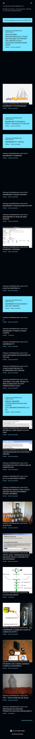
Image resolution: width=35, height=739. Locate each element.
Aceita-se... (7, 525)
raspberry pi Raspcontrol (15, 194)
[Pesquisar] (31, 2)
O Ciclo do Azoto (10, 595)
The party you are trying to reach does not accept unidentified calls (16, 383)
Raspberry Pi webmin (12, 155)
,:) (3, 320)
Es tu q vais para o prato (14, 478)
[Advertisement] (17, 67)
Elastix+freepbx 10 (11, 288)
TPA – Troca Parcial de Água (15, 698)
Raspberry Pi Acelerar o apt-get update (16, 305)
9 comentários (11, 713)
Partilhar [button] (7, 47)
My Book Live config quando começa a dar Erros (16, 665)
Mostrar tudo (27, 20)
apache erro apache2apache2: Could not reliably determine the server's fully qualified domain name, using (16, 39)
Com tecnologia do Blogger (19, 730)
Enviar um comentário (15, 47)
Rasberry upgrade (11, 249)
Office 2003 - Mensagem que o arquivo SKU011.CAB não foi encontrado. (16, 557)
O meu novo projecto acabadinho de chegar (13, 369)
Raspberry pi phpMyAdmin (14, 106)
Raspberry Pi (8, 344)
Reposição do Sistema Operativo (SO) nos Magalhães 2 (17, 710)
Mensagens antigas (26, 720)
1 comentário (11, 335)
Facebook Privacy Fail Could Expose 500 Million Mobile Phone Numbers (16, 491)
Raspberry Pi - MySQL (14, 142)
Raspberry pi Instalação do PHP (17, 206)
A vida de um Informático (13, 6)
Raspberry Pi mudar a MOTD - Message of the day (17, 122)
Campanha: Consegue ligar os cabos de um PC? (16, 631)
